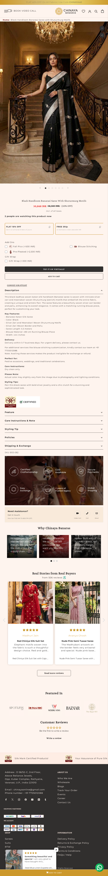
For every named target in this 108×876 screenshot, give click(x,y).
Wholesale (64, 782)
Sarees (9, 838)
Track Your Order (67, 790)
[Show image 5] (59, 188)
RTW (8, 846)
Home (6, 20)
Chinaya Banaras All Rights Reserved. (56, 868)
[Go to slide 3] (57, 561)
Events (61, 794)
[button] (5, 620)
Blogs (61, 786)
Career (61, 798)
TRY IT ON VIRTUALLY (54, 269)
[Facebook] (6, 799)
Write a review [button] (54, 738)
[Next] (95, 548)
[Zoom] (102, 28)
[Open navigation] (6, 11)
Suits (8, 843)
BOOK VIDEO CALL (25, 10)
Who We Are (65, 778)
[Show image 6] (62, 188)
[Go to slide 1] (51, 561)
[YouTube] (32, 799)
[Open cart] (102, 11)
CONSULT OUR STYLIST (17, 285)
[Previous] (12, 548)
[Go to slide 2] (54, 561)
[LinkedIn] (39, 799)
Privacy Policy (66, 846)
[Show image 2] (49, 188)
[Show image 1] (45, 188)
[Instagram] (19, 799)
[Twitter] (13, 799)
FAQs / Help (65, 855)
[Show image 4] (55, 188)
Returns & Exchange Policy (73, 843)
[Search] (96, 11)
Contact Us (64, 802)
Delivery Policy (66, 838)
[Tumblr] (45, 799)
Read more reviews (54, 673)
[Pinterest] (26, 799)
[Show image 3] (52, 188)
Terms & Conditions (69, 851)
